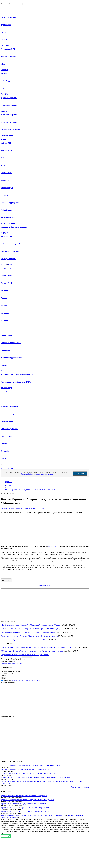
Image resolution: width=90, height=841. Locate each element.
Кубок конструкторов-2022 (11, 244)
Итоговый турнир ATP (10, 203)
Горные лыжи (6, 399)
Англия (4, 298)
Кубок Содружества (9, 81)
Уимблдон (5, 180)
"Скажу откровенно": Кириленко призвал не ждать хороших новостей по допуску (32, 629)
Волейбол (4, 94)
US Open (4, 195)
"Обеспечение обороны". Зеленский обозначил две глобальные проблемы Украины (32, 651)
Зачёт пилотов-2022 (8, 236)
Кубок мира (5, 73)
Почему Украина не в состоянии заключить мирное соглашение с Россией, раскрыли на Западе (36, 647)
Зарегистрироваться (32, 680)
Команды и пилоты (8, 259)
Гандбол (4, 111)
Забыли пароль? (17, 680)
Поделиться (6, 580)
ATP (2, 158)
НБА (3, 64)
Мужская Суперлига (9, 98)
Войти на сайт (6, 2)
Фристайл (5, 451)
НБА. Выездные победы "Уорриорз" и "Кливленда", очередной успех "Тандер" (31, 625)
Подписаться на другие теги (11, 663)
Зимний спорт (6, 388)
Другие (3, 458)
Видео (3, 32)
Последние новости (8, 17)
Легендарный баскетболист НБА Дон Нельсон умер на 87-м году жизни (28, 773)
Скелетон (4, 444)
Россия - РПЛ (6, 268)
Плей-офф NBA (45, 585)
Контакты (40, 815)
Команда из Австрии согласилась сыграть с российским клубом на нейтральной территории (35, 777)
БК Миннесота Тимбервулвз (22, 508)
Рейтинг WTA (6, 150)
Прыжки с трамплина (9, 429)
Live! (10, 264)
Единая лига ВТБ (8, 49)
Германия (5, 313)
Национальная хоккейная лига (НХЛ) (16, 382)
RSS (2, 815)
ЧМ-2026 (4, 365)
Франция (4, 320)
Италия (4, 305)
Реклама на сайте (51, 815)
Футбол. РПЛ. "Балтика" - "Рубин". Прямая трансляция (28, 811)
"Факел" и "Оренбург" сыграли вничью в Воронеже (27, 796)
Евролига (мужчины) (9, 56)
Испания (4, 290)
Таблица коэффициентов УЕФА (13, 358)
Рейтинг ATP (6, 143)
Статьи (4, 40)
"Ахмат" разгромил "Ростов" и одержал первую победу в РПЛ (30, 800)
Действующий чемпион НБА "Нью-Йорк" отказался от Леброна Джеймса (28, 632)
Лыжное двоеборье (8, 414)
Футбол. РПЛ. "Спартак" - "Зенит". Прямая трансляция (28, 808)
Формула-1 (5, 233)
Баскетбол (5, 45)
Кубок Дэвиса (6, 210)
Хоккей (4, 371)
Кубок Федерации (8, 217)
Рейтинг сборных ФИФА (11, 343)
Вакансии (32, 815)
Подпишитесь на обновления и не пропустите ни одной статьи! (25, 655)
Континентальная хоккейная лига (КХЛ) (17, 374)
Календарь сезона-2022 (10, 251)
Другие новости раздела (80, 787)
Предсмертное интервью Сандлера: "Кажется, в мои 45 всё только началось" (29, 636)
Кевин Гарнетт (38, 508)
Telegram (24, 815)
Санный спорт (6, 436)
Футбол (4, 264)
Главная (4, 10)
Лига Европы (6, 335)
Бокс (3, 88)
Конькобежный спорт (9, 406)
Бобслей (4, 391)
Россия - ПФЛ (6, 283)
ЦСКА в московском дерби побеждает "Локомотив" (27, 804)
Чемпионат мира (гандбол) (11, 129)
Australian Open (7, 188)
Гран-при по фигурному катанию (14, 227)
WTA (3, 165)
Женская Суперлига (9, 105)
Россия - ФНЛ (6, 276)
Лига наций (5, 350)
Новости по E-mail (12, 815)
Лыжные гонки (7, 135)
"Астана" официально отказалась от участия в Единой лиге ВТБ (25, 769)
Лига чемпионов (7, 328)
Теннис (3, 139)
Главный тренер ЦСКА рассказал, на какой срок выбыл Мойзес (25, 640)
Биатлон (4, 70)
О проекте (62, 815)
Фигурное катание (8, 223)
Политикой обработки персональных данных (37, 474)
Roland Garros (6, 173)
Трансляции (6, 25)
